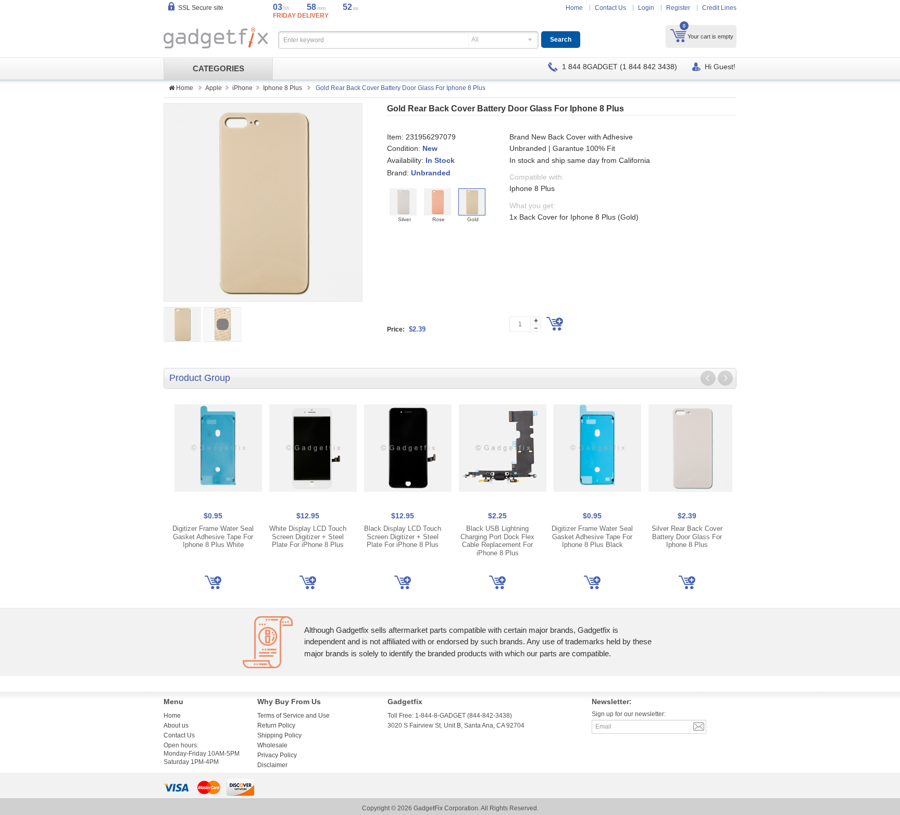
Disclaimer (272, 765)
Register (678, 7)
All (475, 39)
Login (646, 7)
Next (725, 378)
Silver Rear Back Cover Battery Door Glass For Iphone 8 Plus (687, 537)
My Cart (678, 35)
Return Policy (276, 725)
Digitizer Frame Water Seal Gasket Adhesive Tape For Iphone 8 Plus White (213, 537)
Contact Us (610, 7)
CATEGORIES (218, 69)
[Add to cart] (554, 323)
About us (176, 725)
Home (574, 7)
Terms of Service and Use (293, 715)
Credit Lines (719, 7)
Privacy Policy (277, 755)
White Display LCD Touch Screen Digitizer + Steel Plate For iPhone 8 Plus (307, 537)
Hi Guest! (720, 66)
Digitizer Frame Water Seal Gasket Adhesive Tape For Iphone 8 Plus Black (592, 537)
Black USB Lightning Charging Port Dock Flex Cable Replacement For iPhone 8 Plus (497, 541)
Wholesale (272, 745)
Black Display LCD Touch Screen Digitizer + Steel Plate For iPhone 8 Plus (402, 537)
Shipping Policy (279, 735)
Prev (708, 378)
